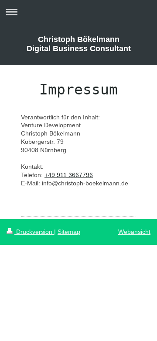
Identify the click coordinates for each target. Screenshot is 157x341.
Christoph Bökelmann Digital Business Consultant (79, 44)
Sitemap (69, 231)
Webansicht (134, 231)
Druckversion (34, 231)
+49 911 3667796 (68, 174)
